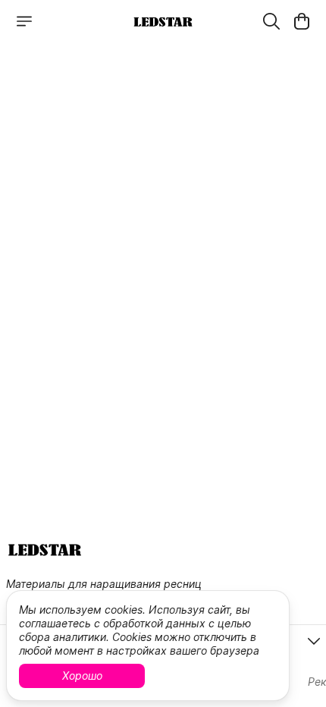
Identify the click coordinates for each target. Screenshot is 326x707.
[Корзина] (302, 21)
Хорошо (82, 675)
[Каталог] (24, 21)
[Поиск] (271, 21)
